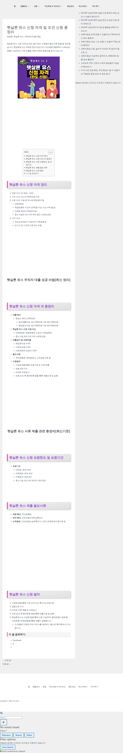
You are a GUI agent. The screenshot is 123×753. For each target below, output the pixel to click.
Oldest (29, 735)
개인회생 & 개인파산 (52, 6)
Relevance (6, 735)
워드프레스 (83, 6)
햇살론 (10, 37)
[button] (28, 6)
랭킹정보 (70, 6)
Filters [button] (6, 731)
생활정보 (23, 6)
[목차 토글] (49, 152)
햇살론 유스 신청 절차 (35, 171)
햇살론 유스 (19, 37)
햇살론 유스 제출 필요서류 (36, 168)
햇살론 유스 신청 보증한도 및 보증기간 (39, 163)
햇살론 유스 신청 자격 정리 (37, 156)
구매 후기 (95, 6)
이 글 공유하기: (33, 173)
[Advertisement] (38, 119)
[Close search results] (3, 722)
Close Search (7, 747)
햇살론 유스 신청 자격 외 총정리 (39, 159)
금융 (35, 6)
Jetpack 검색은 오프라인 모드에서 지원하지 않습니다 (98, 83)
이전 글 (6, 660)
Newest (18, 735)
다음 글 (6, 664)
